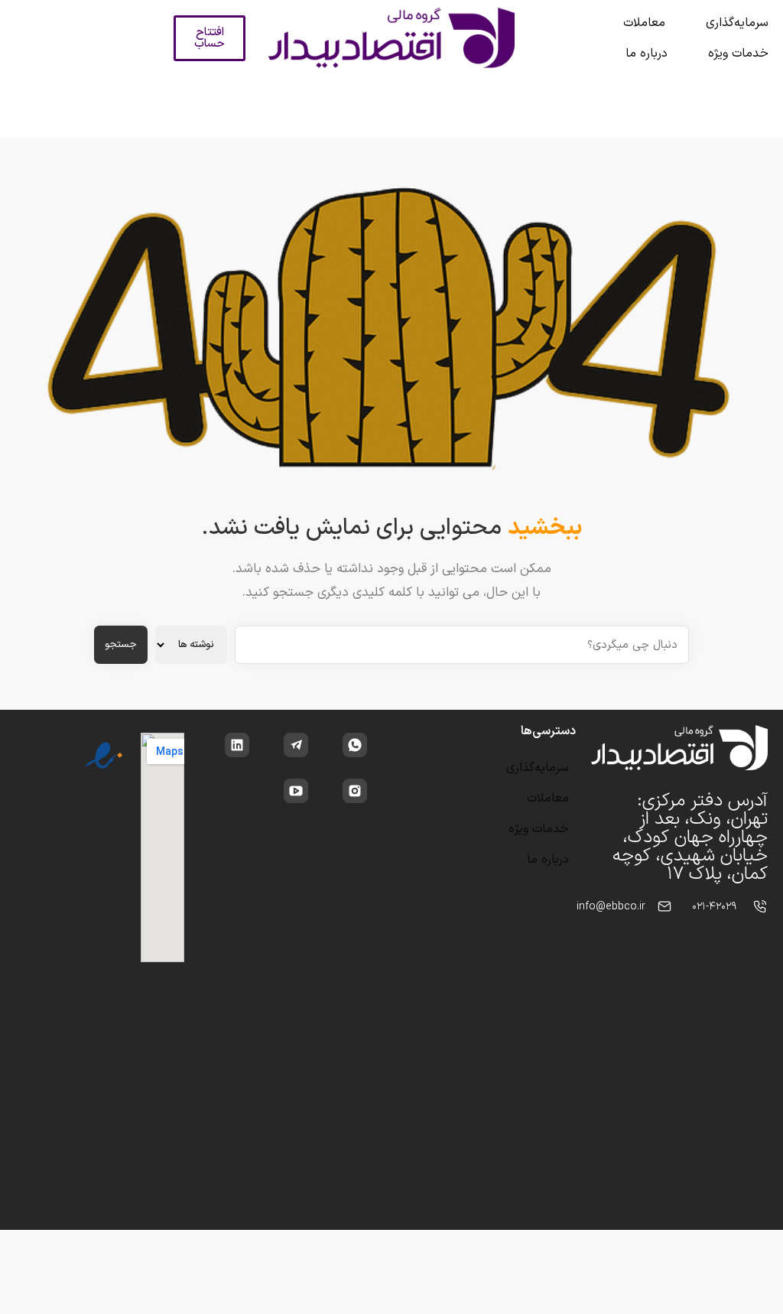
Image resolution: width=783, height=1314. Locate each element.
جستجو (121, 644)
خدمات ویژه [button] (738, 53)
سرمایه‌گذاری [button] (737, 23)
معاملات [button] (644, 23)
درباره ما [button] (646, 53)
